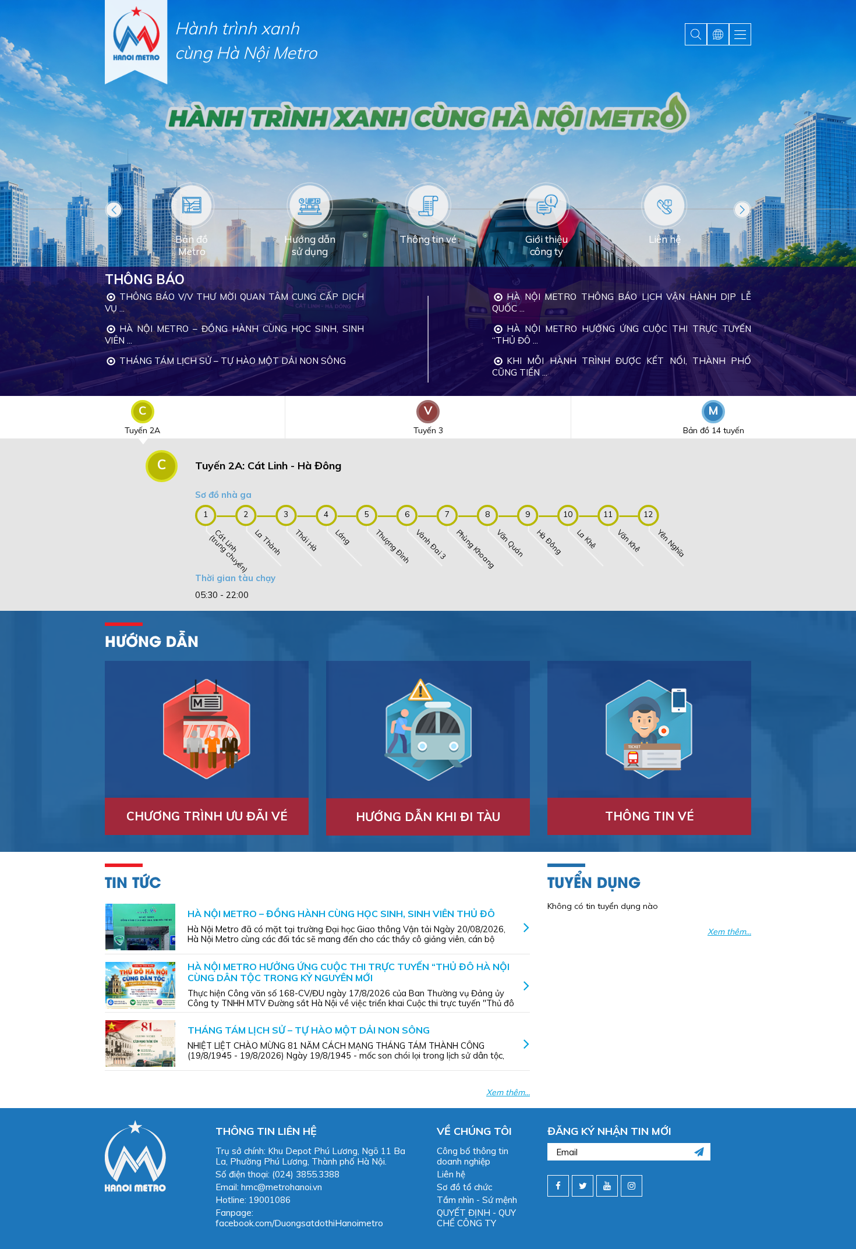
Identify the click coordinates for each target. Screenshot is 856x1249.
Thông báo (145, 279)
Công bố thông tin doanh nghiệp (472, 1156)
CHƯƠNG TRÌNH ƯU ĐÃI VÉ (206, 816)
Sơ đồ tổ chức (464, 1187)
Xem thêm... (508, 1092)
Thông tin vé (649, 816)
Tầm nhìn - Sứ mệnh (477, 1199)
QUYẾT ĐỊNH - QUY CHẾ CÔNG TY (476, 1218)
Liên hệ (451, 1174)
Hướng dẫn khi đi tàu (428, 816)
